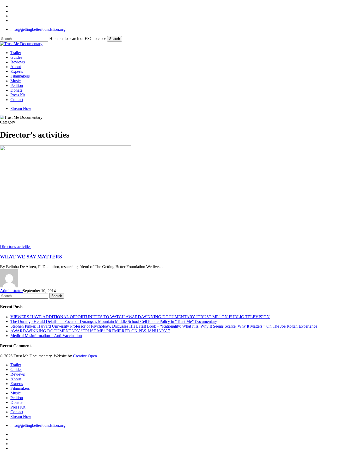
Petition (16, 397)
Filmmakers (20, 388)
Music (15, 393)
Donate (16, 402)
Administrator (11, 290)
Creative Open (85, 356)
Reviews (17, 374)
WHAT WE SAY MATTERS (31, 256)
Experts (16, 383)
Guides (16, 369)
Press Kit (17, 407)
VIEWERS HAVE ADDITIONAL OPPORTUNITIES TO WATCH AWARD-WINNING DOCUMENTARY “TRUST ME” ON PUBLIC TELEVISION (140, 317)
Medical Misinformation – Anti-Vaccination (46, 335)
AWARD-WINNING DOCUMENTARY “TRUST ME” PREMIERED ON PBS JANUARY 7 (90, 331)
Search (114, 39)
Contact (16, 412)
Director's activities (15, 246)
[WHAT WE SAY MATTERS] (65, 242)
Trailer (15, 365)
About (15, 379)
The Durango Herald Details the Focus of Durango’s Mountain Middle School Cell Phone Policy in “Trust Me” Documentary (113, 321)
